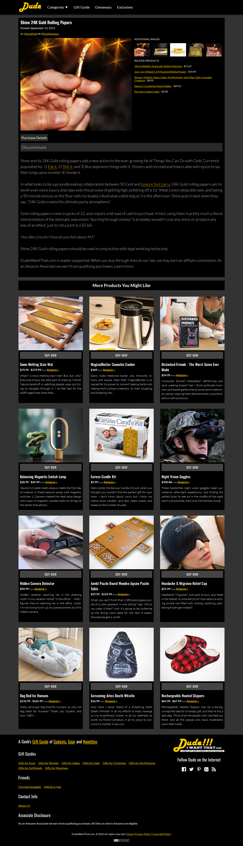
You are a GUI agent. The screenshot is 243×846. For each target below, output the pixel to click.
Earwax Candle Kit (103, 476)
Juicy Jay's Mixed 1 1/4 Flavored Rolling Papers (160, 71)
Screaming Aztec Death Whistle (113, 695)
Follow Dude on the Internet (199, 759)
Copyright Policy (162, 834)
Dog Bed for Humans (34, 695)
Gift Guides (27, 753)
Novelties (90, 741)
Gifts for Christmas (114, 763)
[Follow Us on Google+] (206, 769)
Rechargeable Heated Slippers (183, 695)
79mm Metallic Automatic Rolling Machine (158, 66)
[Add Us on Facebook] (184, 769)
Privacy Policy (143, 834)
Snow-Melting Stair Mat (36, 364)
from (44, 370)
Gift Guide (82, 7)
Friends (24, 777)
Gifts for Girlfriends (30, 768)
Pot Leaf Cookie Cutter (147, 91)
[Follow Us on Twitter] (191, 769)
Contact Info (27, 796)
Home (129, 834)
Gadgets (60, 741)
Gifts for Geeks (71, 763)
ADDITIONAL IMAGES (147, 39)
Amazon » (53, 369)
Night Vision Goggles (176, 476)
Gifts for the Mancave (142, 763)
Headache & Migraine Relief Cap (184, 583)
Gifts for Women (48, 763)
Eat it (52, 166)
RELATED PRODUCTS (146, 61)
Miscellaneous (50, 33)
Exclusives (125, 7)
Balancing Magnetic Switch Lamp (43, 476)
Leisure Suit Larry (155, 184)
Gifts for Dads (91, 763)
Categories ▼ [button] (57, 7)
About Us (24, 805)
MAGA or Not (52, 786)
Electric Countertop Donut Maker (153, 86)
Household (31, 33)
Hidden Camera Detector (37, 583)
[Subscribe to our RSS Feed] (214, 769)
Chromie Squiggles (29, 786)
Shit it (67, 166)
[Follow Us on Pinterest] (199, 769)
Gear (71, 741)
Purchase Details (34, 138)
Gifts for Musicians (56, 768)
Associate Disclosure (34, 815)
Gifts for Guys (26, 763)
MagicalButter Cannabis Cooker (113, 364)
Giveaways (103, 7)
